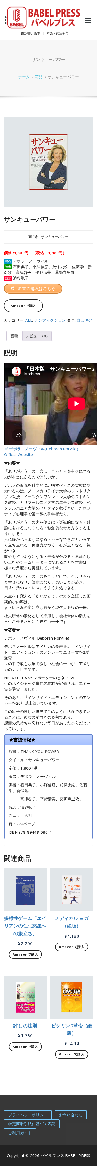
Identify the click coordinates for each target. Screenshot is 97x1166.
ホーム (24, 76)
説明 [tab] (14, 335)
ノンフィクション (50, 320)
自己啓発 (84, 320)
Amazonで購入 (23, 305)
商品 (38, 76)
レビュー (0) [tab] (36, 335)
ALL (28, 320)
